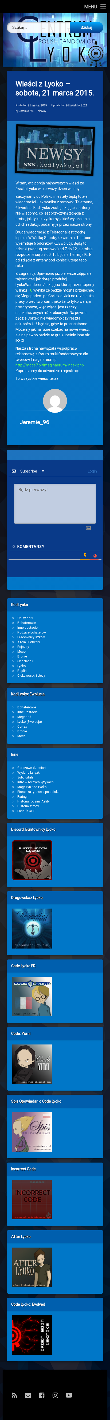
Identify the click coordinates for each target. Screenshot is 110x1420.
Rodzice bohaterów (31, 632)
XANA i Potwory (28, 642)
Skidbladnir (25, 661)
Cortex (22, 726)
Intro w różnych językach (35, 782)
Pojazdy (23, 647)
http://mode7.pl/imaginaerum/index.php (49, 365)
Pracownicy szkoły (31, 637)
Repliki (22, 671)
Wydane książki (28, 772)
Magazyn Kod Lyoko (31, 787)
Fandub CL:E (26, 811)
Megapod (24, 717)
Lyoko (21, 666)
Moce (21, 651)
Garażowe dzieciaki (31, 768)
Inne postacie (27, 628)
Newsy (42, 111)
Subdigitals (25, 777)
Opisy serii (25, 618)
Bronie (22, 656)
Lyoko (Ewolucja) (29, 722)
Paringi (22, 796)
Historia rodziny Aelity (33, 801)
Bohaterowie (26, 623)
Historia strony (28, 806)
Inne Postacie (27, 712)
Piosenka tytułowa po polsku (38, 792)
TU (30, 290)
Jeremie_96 (26, 111)
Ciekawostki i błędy (31, 675)
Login (92, 471)
